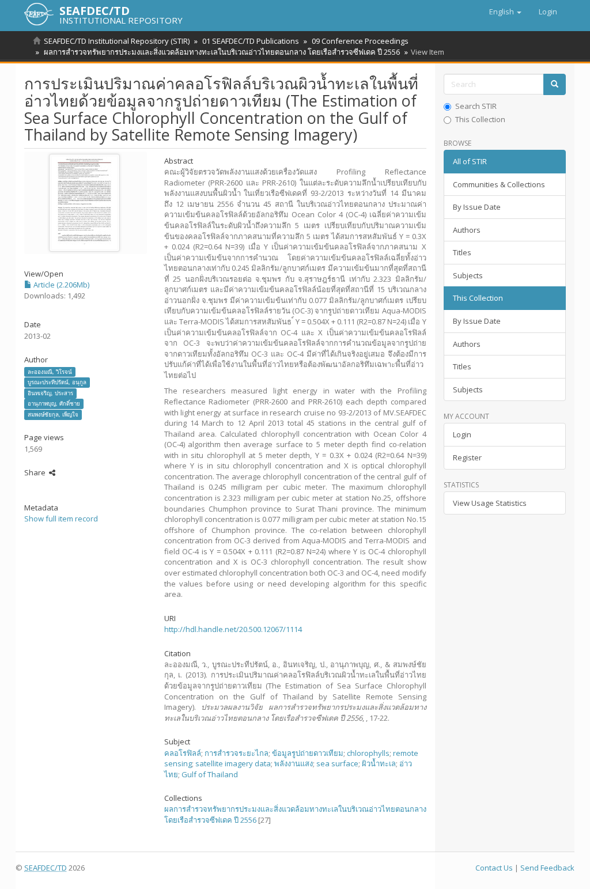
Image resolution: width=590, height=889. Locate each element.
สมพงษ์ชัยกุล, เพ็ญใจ (53, 414)
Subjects (468, 275)
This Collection (480, 119)
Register (467, 457)
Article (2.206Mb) (60, 284)
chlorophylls (368, 753)
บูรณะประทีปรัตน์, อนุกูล (57, 382)
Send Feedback (547, 867)
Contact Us (494, 867)
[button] (505, 11)
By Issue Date (477, 207)
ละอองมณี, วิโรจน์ (50, 371)
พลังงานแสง (293, 763)
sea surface (337, 763)
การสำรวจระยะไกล (236, 753)
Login (462, 434)
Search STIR (476, 106)
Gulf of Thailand (209, 774)
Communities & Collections (499, 184)
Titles (462, 252)
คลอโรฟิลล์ (182, 753)
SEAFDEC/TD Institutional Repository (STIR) (117, 41)
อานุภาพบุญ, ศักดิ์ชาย (54, 403)
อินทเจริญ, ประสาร (50, 393)
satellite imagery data (233, 763)
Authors (467, 230)
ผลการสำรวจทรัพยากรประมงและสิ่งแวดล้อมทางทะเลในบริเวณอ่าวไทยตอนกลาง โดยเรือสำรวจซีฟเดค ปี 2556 (222, 52)
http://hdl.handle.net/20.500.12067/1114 (233, 629)
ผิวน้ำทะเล (379, 763)
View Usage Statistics (490, 503)
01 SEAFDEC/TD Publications (250, 41)
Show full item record (61, 518)
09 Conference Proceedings (360, 41)
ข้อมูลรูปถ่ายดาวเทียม (307, 753)
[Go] (554, 84)
